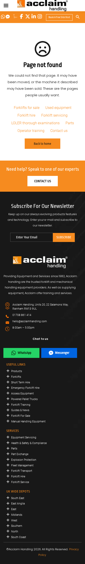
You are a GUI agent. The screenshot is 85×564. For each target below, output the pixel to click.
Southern (16, 525)
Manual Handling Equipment (28, 421)
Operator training (30, 131)
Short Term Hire (20, 382)
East (13, 509)
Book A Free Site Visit (59, 17)
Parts (70, 123)
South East (17, 498)
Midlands (16, 514)
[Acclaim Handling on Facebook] (21, 16)
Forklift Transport (21, 470)
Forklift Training (20, 404)
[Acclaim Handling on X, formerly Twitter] (27, 16)
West (14, 520)
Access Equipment (22, 393)
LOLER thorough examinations (35, 123)
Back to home (42, 143)
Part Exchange (19, 454)
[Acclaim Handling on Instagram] (40, 16)
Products (16, 371)
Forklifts (16, 376)
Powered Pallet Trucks (24, 399)
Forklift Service (20, 482)
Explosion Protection (23, 459)
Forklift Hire (18, 476)
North (14, 531)
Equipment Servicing (23, 437)
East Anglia (18, 503)
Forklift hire (26, 115)
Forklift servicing (54, 115)
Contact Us (42, 181)
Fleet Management (22, 465)
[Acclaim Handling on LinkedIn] (33, 16)
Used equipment (58, 108)
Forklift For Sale (20, 415)
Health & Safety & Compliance (29, 443)
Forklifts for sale (26, 108)
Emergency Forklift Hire (25, 387)
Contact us (59, 131)
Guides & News (20, 410)
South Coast (18, 537)
